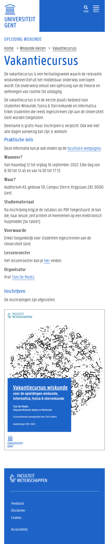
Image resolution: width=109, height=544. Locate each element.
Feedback (17, 503)
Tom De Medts (23, 277)
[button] (96, 7)
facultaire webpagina (84, 148)
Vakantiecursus (65, 48)
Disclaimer (18, 510)
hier (47, 260)
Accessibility (19, 529)
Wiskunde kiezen (33, 48)
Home (9, 48)
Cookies (16, 517)
